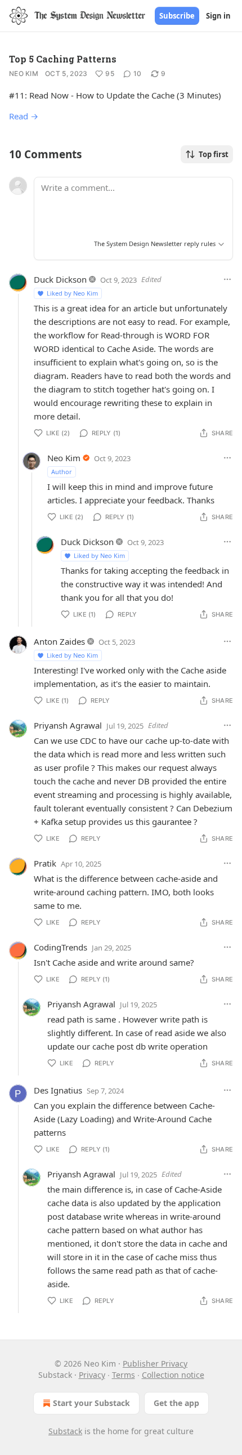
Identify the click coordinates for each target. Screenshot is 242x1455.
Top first (213, 154)
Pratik (45, 863)
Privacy (92, 1374)
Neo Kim (23, 73)
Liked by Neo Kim (72, 293)
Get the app (176, 1403)
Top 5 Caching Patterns (62, 59)
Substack (65, 1431)
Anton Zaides (59, 641)
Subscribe (177, 16)
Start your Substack (91, 1403)
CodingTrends (60, 947)
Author (61, 471)
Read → (23, 116)
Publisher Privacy (155, 1363)
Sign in (218, 16)
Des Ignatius (58, 1090)
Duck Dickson (60, 279)
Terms (123, 1374)
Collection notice (173, 1374)
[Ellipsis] (227, 279)
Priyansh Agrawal (68, 725)
